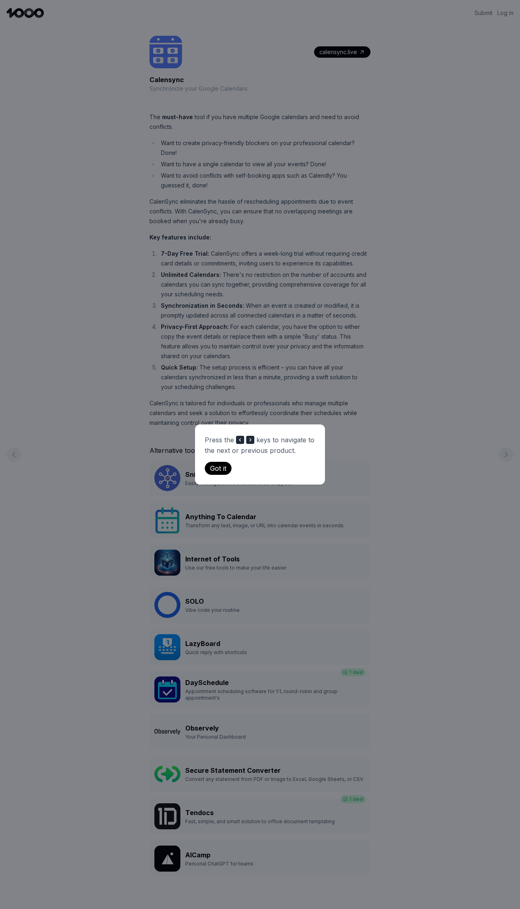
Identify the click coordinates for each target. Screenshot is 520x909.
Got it (218, 468)
